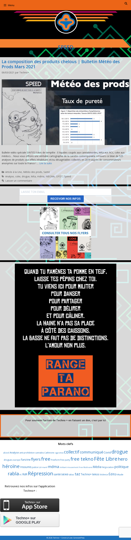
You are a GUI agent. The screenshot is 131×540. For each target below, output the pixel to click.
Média (97, 467)
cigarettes (59, 453)
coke (17, 176)
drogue (26, 176)
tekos (95, 474)
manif (44, 467)
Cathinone (49, 452)
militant (63, 467)
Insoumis (26, 467)
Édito (112, 474)
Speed (67, 176)
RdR (24, 474)
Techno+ (86, 474)
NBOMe (50, 176)
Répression (40, 473)
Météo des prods (32, 172)
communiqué (91, 452)
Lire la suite (45, 163)
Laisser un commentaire (18, 180)
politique (121, 466)
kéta (33, 176)
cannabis (39, 452)
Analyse (9, 176)
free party (65, 459)
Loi (40, 467)
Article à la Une (13, 172)
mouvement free (75, 467)
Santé (46, 172)
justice (35, 467)
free (45, 459)
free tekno (81, 459)
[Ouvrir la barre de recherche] (126, 3)
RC (20, 474)
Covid (107, 452)
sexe (64, 474)
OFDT (59, 176)
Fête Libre (105, 458)
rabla (13, 473)
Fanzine (26, 459)
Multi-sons (87, 467)
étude (120, 474)
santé (57, 474)
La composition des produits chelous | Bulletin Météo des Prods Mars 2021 (61, 64)
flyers (36, 459)
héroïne (11, 466)
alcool (6, 452)
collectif (71, 452)
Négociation (108, 467)
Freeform (55, 459)
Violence (104, 474)
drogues (8, 459)
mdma (40, 176)
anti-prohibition (27, 452)
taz (77, 473)
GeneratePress (78, 538)
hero (122, 459)
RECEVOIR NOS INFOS (65, 198)
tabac (71, 474)
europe (16, 459)
